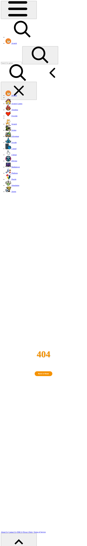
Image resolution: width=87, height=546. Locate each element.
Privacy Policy (28, 532)
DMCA (19, 532)
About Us (4, 532)
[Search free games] (22, 37)
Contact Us (12, 532)
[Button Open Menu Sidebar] (19, 10)
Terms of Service (40, 532)
